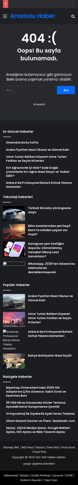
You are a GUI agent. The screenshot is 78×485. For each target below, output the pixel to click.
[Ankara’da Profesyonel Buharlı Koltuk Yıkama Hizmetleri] (14, 340)
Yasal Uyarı (51, 480)
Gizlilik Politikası (41, 475)
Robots (40, 447)
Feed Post (40, 451)
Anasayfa (39, 104)
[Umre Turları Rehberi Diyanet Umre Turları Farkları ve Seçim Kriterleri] (14, 319)
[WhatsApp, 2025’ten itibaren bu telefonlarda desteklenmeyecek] (14, 269)
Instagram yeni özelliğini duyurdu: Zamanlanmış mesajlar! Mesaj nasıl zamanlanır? (46, 250)
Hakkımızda (11, 475)
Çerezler (58, 475)
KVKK (69, 475)
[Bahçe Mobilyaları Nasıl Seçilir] (14, 361)
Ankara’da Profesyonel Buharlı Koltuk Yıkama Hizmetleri (50, 334)
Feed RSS (53, 447)
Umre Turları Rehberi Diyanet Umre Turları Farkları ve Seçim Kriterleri (49, 318)
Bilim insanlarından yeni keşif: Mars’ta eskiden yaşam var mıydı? (49, 230)
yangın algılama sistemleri (39, 463)
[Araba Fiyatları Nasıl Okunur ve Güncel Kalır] (14, 301)
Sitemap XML (11, 447)
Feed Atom (68, 447)
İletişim (24, 475)
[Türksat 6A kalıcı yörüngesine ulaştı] (14, 213)
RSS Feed (28, 447)
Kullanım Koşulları (31, 480)
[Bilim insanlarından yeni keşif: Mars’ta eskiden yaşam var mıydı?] (14, 231)
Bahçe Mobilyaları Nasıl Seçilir (50, 356)
